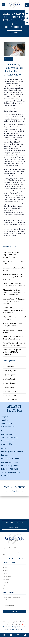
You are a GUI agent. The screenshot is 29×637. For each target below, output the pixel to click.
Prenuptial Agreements (10, 465)
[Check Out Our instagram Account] (16, 558)
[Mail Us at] (11, 635)
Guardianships (6, 444)
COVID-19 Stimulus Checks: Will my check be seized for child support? (13, 310)
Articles (5, 586)
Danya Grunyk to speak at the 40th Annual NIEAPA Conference (13, 351)
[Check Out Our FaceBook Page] (6, 558)
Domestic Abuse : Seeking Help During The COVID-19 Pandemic (14, 301)
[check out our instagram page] (27, 18)
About (4, 567)
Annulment (5, 420)
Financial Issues (7, 434)
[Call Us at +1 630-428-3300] (22, 558)
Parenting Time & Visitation (12, 451)
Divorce (4, 431)
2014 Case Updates (9, 379)
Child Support (6, 423)
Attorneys (6, 570)
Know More (14, 32)
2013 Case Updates (9, 383)
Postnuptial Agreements (10, 458)
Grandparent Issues (8, 441)
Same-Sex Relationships (10, 472)
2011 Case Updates (9, 391)
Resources (6, 579)
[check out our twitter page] (27, 13)
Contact (5, 582)
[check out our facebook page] (27, 9)
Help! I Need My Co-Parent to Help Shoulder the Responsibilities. (13, 254)
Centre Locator (7, 589)
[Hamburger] (3, 4)
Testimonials (7, 576)
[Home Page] (14, 5)
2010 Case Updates (9, 395)
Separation (5, 475)
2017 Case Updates (9, 366)
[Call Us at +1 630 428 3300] (25, 635)
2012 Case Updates (9, 387)
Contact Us (14, 528)
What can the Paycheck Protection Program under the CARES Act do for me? (14, 292)
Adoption (4, 417)
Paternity (4, 455)
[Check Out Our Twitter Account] (9, 558)
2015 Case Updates (9, 375)
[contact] (18, 635)
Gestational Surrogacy (9, 437)
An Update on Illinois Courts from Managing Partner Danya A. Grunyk (14, 276)
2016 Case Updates (9, 370)
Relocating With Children (10, 469)
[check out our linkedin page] (27, 22)
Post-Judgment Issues (9, 462)
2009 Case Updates (10, 400)
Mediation (5, 448)
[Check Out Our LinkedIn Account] (12, 558)
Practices (5, 573)
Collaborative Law (8, 427)
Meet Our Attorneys (14, 522)
